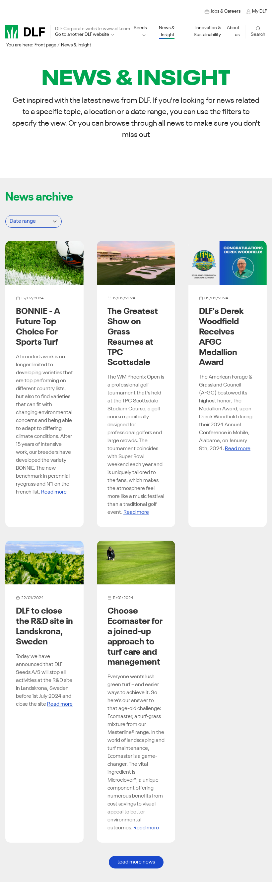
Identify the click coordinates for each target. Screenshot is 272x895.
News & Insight (76, 45)
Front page (45, 45)
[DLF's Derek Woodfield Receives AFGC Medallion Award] (227, 263)
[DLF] (25, 31)
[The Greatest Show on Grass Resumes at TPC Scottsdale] (136, 263)
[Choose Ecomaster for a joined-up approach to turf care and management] (136, 562)
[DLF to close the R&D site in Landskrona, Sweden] (44, 562)
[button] (200, 31)
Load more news (136, 862)
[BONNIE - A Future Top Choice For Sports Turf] (44, 263)
